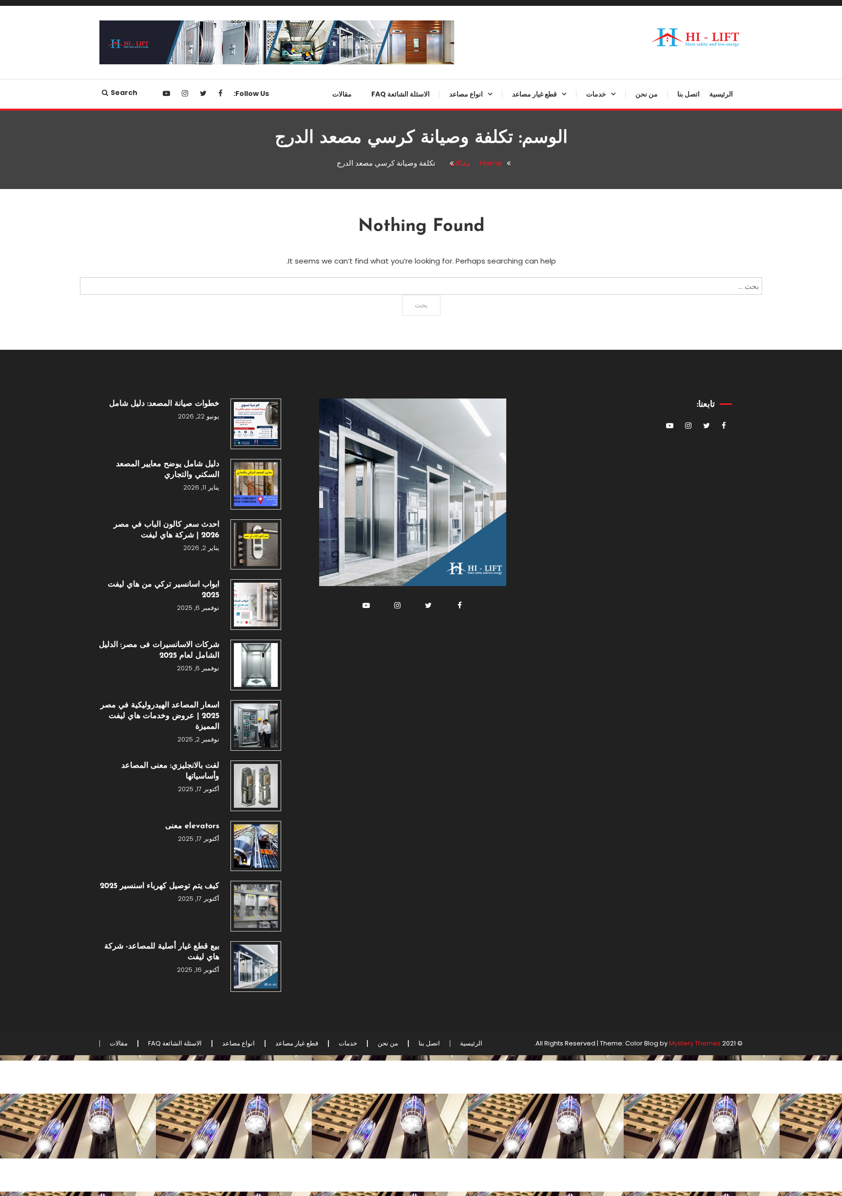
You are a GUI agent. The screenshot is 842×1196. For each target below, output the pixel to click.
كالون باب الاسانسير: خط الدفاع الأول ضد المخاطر (522, 601)
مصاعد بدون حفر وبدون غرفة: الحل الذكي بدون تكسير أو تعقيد (443, 128)
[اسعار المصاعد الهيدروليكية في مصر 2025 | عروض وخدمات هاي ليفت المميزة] (255, 725)
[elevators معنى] (255, 846)
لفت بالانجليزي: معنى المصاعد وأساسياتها (170, 771)
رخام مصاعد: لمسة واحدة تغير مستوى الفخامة (524, 641)
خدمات (596, 94)
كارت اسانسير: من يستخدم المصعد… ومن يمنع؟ (529, 404)
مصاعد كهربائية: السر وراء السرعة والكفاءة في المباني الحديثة (445, 483)
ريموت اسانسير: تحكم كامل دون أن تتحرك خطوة (517, 705)
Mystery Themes (695, 1043)
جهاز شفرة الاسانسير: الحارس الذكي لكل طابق (524, 246)
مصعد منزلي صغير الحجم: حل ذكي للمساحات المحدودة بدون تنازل (444, 365)
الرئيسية (721, 94)
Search (124, 92)
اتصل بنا (688, 94)
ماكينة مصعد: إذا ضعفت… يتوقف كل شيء (516, 483)
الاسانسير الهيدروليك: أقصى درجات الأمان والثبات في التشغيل (443, 207)
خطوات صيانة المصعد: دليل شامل (164, 404)
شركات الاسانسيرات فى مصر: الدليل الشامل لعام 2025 (159, 650)
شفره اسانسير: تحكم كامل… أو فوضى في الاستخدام (523, 784)
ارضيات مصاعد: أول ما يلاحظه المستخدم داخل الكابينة (525, 863)
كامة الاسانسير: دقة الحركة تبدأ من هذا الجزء (518, 365)
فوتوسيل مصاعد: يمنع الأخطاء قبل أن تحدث (519, 444)
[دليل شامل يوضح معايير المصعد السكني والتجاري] (255, 484)
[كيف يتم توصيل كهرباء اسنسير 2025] (255, 906)
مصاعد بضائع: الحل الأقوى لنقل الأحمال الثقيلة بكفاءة (449, 167)
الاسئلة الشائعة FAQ (400, 94)
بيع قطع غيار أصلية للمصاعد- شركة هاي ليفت (161, 952)
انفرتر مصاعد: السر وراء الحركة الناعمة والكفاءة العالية (522, 325)
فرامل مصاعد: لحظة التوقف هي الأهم (522, 523)
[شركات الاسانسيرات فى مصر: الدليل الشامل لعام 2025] (255, 665)
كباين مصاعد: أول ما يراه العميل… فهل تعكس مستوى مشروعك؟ (520, 128)
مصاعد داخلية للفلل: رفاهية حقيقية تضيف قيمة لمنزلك (444, 325)
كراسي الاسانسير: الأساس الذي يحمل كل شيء (522, 1021)
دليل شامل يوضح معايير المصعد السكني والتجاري (167, 469)
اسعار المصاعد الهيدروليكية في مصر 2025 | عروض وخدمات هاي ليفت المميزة (159, 716)
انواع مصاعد (466, 94)
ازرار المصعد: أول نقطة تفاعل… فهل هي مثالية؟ (515, 981)
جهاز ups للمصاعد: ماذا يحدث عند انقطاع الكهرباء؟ (519, 286)
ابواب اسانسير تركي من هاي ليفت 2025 (163, 590)
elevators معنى (192, 826)
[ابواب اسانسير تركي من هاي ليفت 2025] (255, 604)
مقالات (342, 94)
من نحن (646, 94)
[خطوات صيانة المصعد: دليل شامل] (255, 424)
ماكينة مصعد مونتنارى (536, 673)
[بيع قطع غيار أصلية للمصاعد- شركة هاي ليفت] (255, 966)
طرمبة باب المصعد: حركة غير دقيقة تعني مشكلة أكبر (517, 562)
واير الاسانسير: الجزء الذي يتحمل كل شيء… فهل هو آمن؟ (515, 824)
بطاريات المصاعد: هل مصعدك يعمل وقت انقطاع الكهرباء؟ (517, 745)
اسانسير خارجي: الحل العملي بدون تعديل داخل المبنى (444, 286)
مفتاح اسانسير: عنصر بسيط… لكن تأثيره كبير (519, 942)
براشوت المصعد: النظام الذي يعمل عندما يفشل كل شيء (518, 207)
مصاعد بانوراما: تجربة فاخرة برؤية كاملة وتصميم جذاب (445, 444)
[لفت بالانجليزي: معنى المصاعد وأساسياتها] (255, 785)
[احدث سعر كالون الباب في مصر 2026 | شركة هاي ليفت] (255, 544)
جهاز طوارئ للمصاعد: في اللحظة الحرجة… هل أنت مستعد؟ (520, 167)
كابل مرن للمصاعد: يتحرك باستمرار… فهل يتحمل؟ (530, 903)
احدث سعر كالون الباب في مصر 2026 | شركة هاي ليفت (166, 530)
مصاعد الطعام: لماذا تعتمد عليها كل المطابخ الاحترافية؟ (444, 404)
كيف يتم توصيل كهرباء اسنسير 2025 (159, 886)
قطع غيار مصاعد (534, 94)
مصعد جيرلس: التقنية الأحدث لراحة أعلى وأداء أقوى (443, 246)
